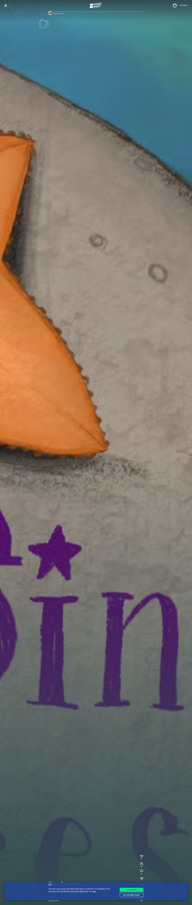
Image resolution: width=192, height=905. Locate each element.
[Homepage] (96, 5)
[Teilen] (141, 878)
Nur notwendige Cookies (131, 895)
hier (94, 892)
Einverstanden (132, 890)
